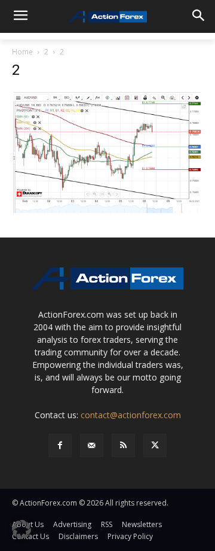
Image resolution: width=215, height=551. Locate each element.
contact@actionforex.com (131, 415)
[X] (155, 445)
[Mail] (91, 445)
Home (22, 52)
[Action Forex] (107, 16)
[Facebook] (60, 445)
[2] (107, 152)
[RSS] (123, 445)
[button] (21, 529)
